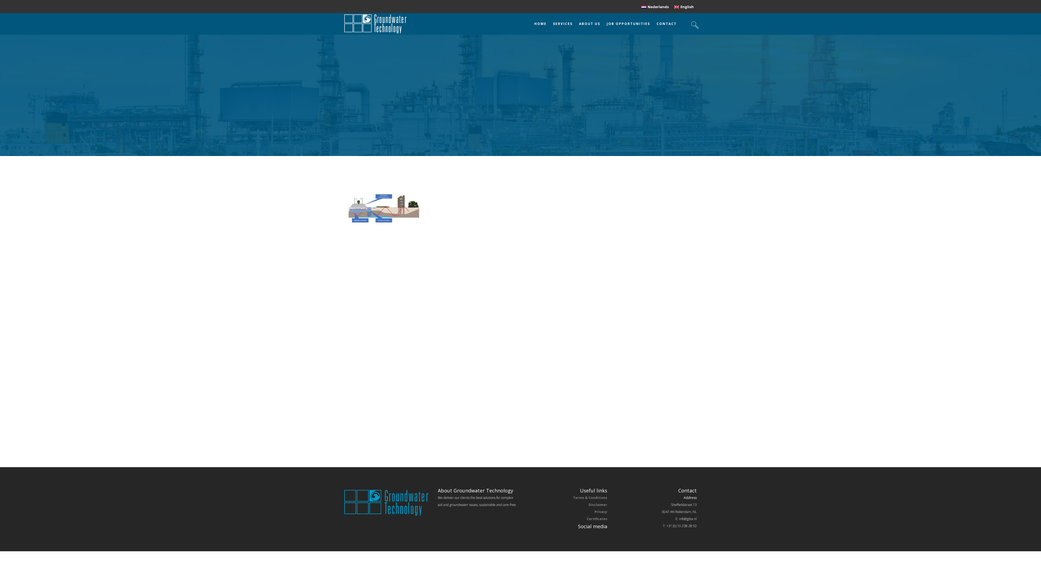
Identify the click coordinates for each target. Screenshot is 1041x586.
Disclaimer (598, 504)
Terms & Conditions (590, 497)
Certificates (597, 519)
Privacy (601, 511)
